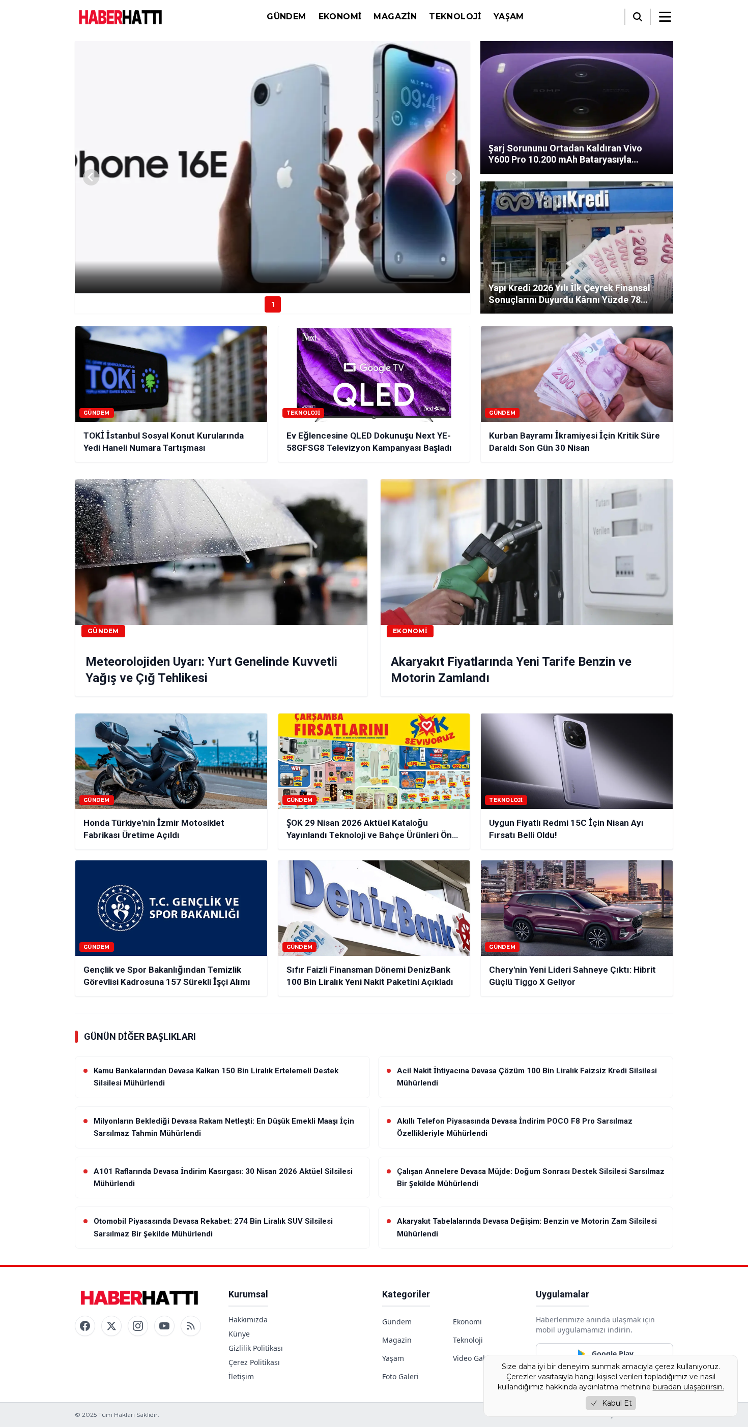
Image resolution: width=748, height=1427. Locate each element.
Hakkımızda (248, 1319)
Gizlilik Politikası (255, 1348)
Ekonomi (340, 16)
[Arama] (637, 17)
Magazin (395, 16)
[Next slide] (454, 177)
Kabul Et (617, 1403)
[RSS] (191, 1326)
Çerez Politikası (254, 1362)
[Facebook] (85, 1326)
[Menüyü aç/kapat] (665, 17)
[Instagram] (138, 1326)
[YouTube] (164, 1326)
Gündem (286, 16)
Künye (239, 1334)
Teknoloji (455, 16)
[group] (272, 167)
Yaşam (509, 16)
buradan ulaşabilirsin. (688, 1386)
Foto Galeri (400, 1376)
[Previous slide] (91, 177)
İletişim (241, 1376)
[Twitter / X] (111, 1326)
